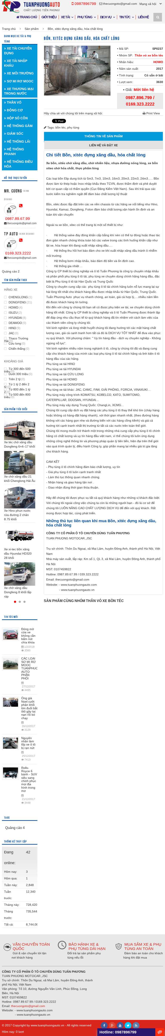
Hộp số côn (17, 118)
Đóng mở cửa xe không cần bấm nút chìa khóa (28, 635)
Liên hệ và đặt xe (104, 145)
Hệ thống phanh (14, 151)
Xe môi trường (20, 73)
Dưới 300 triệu (20, 374)
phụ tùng (73, 127)
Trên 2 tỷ (16, 379)
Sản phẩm (32, 28)
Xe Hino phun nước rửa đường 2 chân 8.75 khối (17, 515)
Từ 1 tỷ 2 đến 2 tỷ (16, 385)
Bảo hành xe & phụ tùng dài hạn (87, 946)
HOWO (158, 62)
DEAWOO (17, 323)
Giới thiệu (49, 17)
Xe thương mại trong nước (19, 91)
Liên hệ (143, 17)
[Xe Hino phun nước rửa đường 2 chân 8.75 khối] (19, 497)
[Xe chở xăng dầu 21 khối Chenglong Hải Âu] (19, 462)
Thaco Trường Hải (16, 339)
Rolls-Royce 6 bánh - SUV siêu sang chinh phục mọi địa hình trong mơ (29, 779)
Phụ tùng (84, 17)
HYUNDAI (17, 317)
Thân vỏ (13, 102)
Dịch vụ (106, 17)
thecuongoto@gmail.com (119, 3)
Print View (152, 113)
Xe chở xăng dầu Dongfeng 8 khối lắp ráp (17, 592)
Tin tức (124, 17)
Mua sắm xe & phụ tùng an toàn (142, 946)
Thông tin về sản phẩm (103, 136)
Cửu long (16, 343)
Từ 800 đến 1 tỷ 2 (17, 390)
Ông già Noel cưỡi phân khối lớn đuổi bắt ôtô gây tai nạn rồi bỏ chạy (29, 708)
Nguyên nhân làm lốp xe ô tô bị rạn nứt (28, 743)
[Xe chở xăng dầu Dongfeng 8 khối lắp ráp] (19, 574)
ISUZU (15, 312)
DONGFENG (20, 302)
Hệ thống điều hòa (18, 164)
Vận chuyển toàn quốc (31, 946)
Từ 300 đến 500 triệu (17, 370)
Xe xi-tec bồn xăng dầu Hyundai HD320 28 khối (18, 553)
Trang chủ (28, 17)
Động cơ (14, 110)
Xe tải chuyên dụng (18, 51)
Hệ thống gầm (19, 126)
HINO (14, 328)
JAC (13, 333)
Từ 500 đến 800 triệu (17, 395)
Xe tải (65, 17)
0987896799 (84, 4)
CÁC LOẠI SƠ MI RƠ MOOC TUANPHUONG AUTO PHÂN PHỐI (32, 668)
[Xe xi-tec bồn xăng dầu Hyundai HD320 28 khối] (19, 535)
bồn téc (60, 127)
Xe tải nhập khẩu (15, 63)
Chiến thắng (18, 348)
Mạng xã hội (147, 4)
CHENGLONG (20, 297)
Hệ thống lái (18, 141)
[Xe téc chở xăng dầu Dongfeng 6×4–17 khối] (19, 428)
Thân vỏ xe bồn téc (149, 55)
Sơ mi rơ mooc (20, 81)
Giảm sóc (14, 133)
